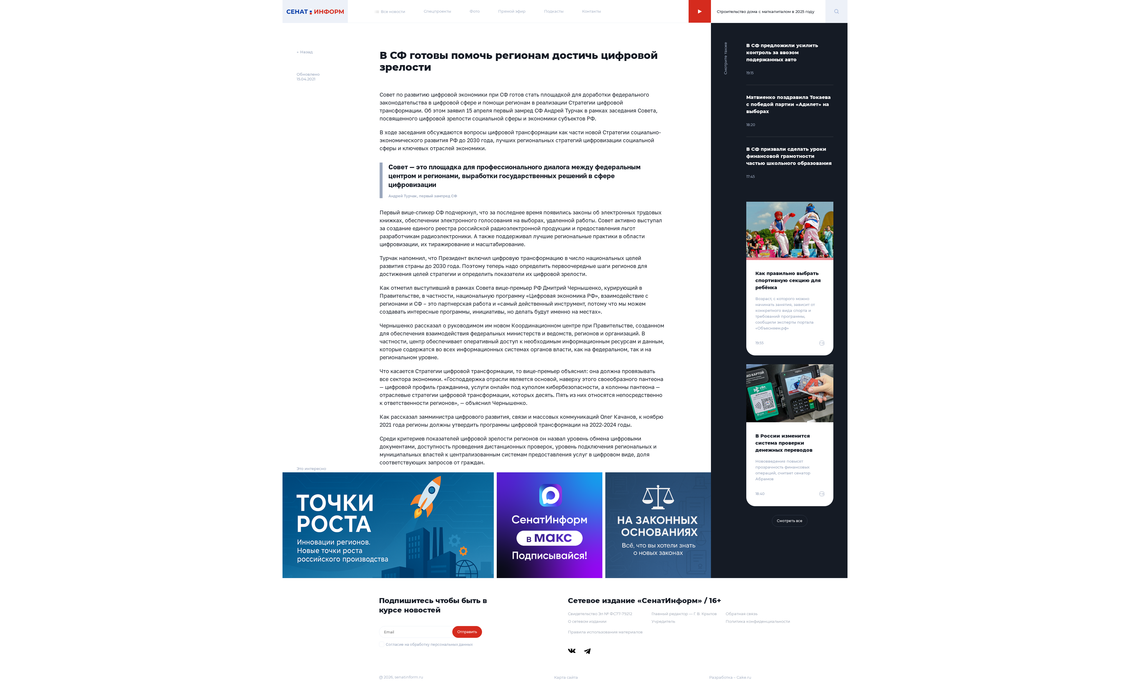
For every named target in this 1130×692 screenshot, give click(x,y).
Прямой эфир (512, 11)
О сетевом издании (587, 621)
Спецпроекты (437, 11)
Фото (475, 11)
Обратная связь (741, 613)
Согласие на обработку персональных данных (429, 644)
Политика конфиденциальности (758, 621)
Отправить (467, 632)
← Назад (305, 51)
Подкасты (554, 11)
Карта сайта (566, 677)
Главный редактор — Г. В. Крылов (684, 613)
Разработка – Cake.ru (730, 677)
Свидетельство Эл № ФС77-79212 (600, 613)
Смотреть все (789, 521)
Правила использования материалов (605, 632)
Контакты (591, 11)
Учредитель (663, 621)
